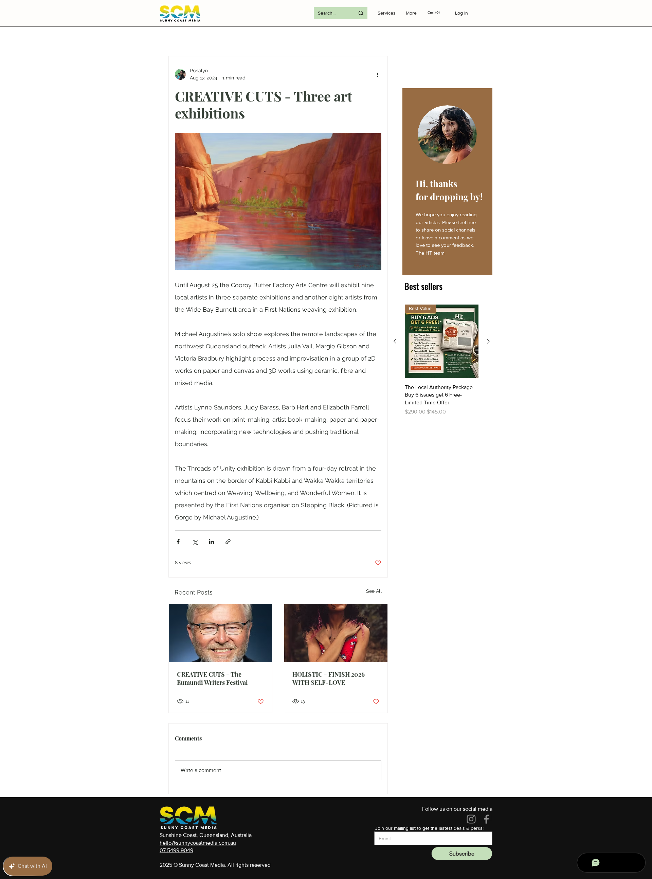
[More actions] (377, 74)
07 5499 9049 (176, 850)
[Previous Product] (395, 341)
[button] (439, 12)
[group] (441, 360)
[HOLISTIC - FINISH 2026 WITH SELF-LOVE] (335, 633)
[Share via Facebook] (178, 541)
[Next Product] (488, 341)
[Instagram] (471, 819)
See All (374, 591)
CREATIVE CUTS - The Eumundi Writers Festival (212, 678)
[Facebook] (486, 819)
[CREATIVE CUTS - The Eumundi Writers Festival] (220, 633)
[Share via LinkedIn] (211, 541)
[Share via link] (228, 541)
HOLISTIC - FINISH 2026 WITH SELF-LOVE (328, 678)
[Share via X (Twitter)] (195, 541)
